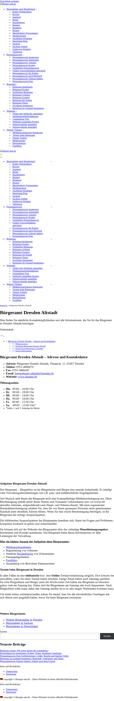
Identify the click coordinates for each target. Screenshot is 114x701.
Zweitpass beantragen (22, 105)
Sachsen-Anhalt (19, 46)
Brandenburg (18, 22)
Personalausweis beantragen (25, 57)
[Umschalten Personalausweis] (51, 207)
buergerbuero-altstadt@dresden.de (34, 373)
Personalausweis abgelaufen (25, 60)
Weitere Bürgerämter (23, 351)
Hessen (15, 30)
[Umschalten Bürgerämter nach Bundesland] (51, 161)
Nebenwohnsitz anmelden (24, 124)
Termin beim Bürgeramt (23, 135)
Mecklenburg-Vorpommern (25, 33)
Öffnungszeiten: (21, 344)
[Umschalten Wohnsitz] (51, 265)
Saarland (16, 17)
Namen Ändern (19, 138)
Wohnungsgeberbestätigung (25, 116)
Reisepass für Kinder (22, 100)
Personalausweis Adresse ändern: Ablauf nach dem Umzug (27, 661)
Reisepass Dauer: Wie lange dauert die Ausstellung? (24, 650)
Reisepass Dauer (20, 103)
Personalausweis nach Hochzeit (27, 76)
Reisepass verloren (21, 95)
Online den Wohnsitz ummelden (27, 113)
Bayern (15, 14)
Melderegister (18, 140)
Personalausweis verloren (24, 62)
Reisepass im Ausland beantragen (28, 108)
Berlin (15, 20)
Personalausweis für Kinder (25, 73)
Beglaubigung (19, 143)
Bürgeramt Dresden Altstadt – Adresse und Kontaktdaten (31, 341)
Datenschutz (12, 671)
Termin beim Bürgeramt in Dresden (29, 348)
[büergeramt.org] (8, 4)
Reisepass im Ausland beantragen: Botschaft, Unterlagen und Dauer (32, 658)
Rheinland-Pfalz (20, 41)
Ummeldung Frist (20, 119)
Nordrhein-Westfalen (22, 38)
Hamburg (16, 28)
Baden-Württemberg (22, 12)
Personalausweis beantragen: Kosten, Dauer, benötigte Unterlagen (31, 653)
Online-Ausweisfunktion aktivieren (28, 70)
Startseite (3, 305)
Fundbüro (17, 146)
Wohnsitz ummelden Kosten (25, 121)
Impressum (11, 674)
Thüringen (17, 52)
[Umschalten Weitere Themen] (51, 284)
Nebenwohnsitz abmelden (24, 127)
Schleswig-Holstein (21, 49)
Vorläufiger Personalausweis (25, 68)
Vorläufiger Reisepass (22, 92)
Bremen (16, 25)
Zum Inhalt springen (9, 1)
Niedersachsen (19, 36)
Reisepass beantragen (22, 87)
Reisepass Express (21, 97)
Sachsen (16, 44)
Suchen (3, 631)
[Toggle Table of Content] (2, 336)
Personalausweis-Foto (22, 81)
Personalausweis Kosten (23, 65)
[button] (36, 9)
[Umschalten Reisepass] (51, 239)
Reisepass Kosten (20, 89)
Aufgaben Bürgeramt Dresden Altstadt (30, 346)
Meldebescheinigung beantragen (27, 132)
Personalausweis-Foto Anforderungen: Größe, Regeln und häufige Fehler (34, 656)
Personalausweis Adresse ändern (27, 78)
